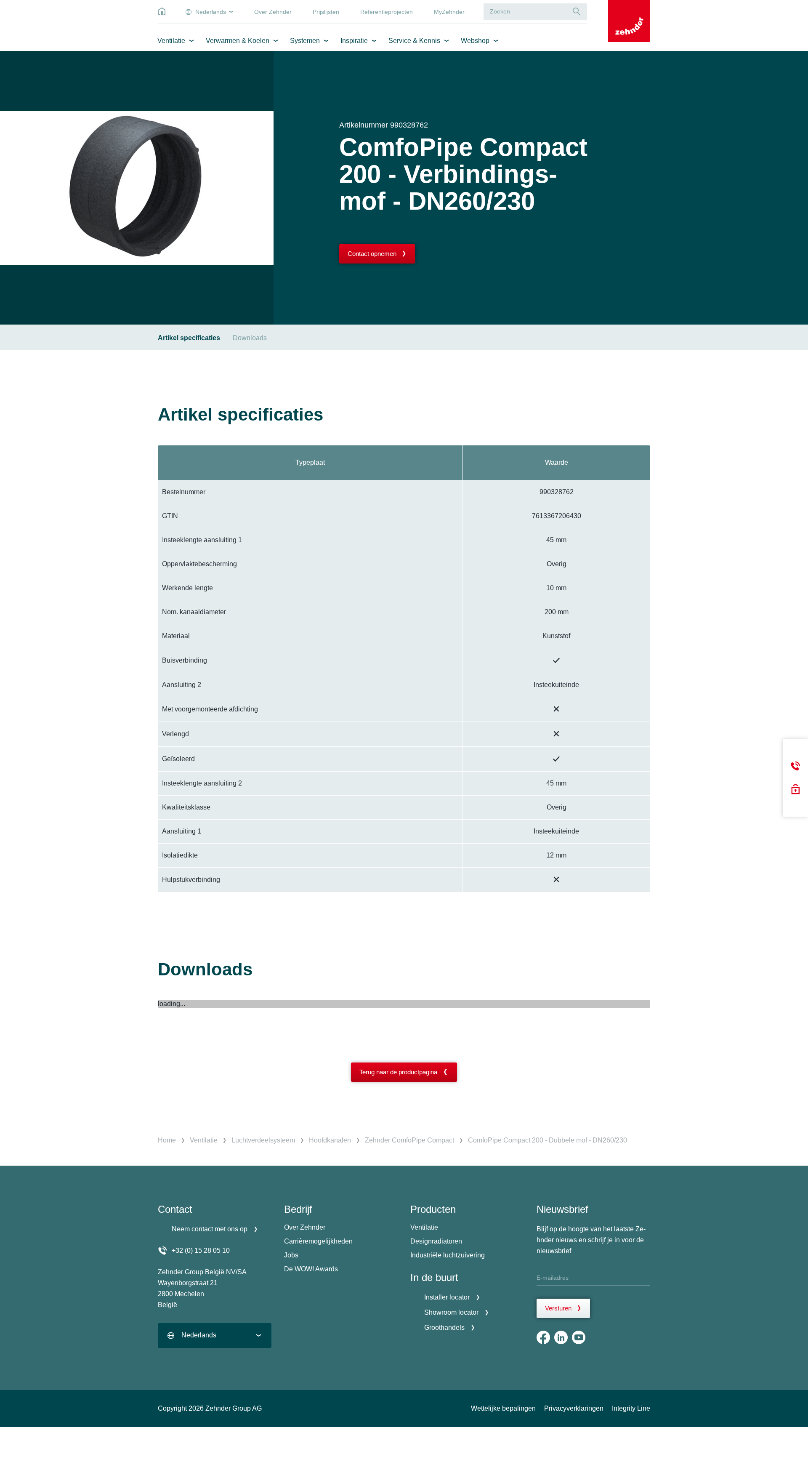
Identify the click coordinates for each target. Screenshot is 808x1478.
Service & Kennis (414, 40)
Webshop (475, 40)
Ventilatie (171, 40)
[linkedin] (561, 1337)
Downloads (250, 337)
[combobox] (214, 1335)
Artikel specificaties (189, 337)
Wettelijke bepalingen (503, 1408)
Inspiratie (354, 40)
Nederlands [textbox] (198, 1335)
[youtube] (578, 1337)
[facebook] (543, 1337)
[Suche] (576, 11)
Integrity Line (631, 1408)
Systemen (305, 40)
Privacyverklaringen (573, 1408)
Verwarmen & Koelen (237, 40)
